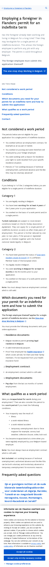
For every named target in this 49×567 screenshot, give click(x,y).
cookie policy (8, 546)
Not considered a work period (17, 89)
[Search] (46, 8)
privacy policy (36, 543)
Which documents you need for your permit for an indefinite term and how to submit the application (22, 101)
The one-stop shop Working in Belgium (22, 71)
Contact (6, 119)
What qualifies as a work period (18, 109)
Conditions (7, 94)
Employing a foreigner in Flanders (18, 8)
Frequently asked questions (16, 114)
